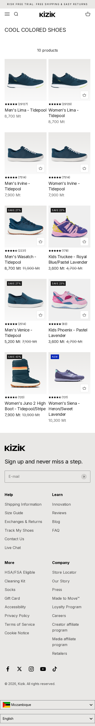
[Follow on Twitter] (19, 669)
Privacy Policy (17, 615)
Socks (10, 589)
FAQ (55, 530)
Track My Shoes (19, 530)
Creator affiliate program (65, 627)
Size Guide (14, 513)
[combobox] (47, 704)
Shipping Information (23, 504)
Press (57, 589)
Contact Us (14, 539)
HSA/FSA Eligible (20, 572)
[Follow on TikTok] (55, 669)
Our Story (61, 581)
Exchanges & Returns (23, 521)
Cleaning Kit (15, 581)
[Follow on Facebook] (8, 669)
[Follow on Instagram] (31, 669)
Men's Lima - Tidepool (25, 110)
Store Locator (64, 572)
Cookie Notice (17, 633)
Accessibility (15, 607)
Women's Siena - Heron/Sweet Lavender (64, 409)
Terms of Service (20, 624)
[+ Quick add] (84, 95)
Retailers (59, 653)
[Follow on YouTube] (43, 669)
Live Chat (13, 547)
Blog (56, 521)
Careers (59, 615)
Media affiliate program (64, 642)
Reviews (59, 513)
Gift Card (12, 598)
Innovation (61, 504)
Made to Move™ (66, 598)
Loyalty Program (66, 607)
